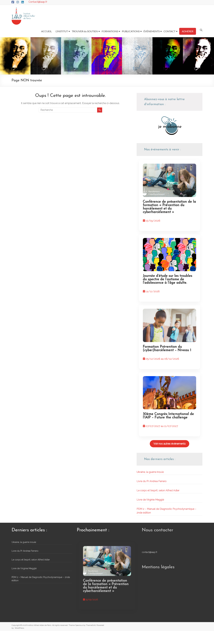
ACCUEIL (46, 31)
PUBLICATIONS (131, 31)
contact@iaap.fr (149, 552)
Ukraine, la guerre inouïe (150, 471)
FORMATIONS (110, 31)
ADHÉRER (187, 31)
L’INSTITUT (62, 31)
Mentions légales (158, 567)
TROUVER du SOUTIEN (85, 31)
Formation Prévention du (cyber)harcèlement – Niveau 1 (167, 348)
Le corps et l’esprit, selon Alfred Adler (158, 490)
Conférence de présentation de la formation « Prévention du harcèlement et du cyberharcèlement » (169, 207)
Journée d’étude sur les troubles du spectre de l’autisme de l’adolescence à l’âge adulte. (167, 279)
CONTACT (169, 31)
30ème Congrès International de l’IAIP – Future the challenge (168, 415)
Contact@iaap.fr (38, 1)
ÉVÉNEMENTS (152, 31)
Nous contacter (157, 530)
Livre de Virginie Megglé (150, 499)
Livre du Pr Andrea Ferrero (152, 481)
